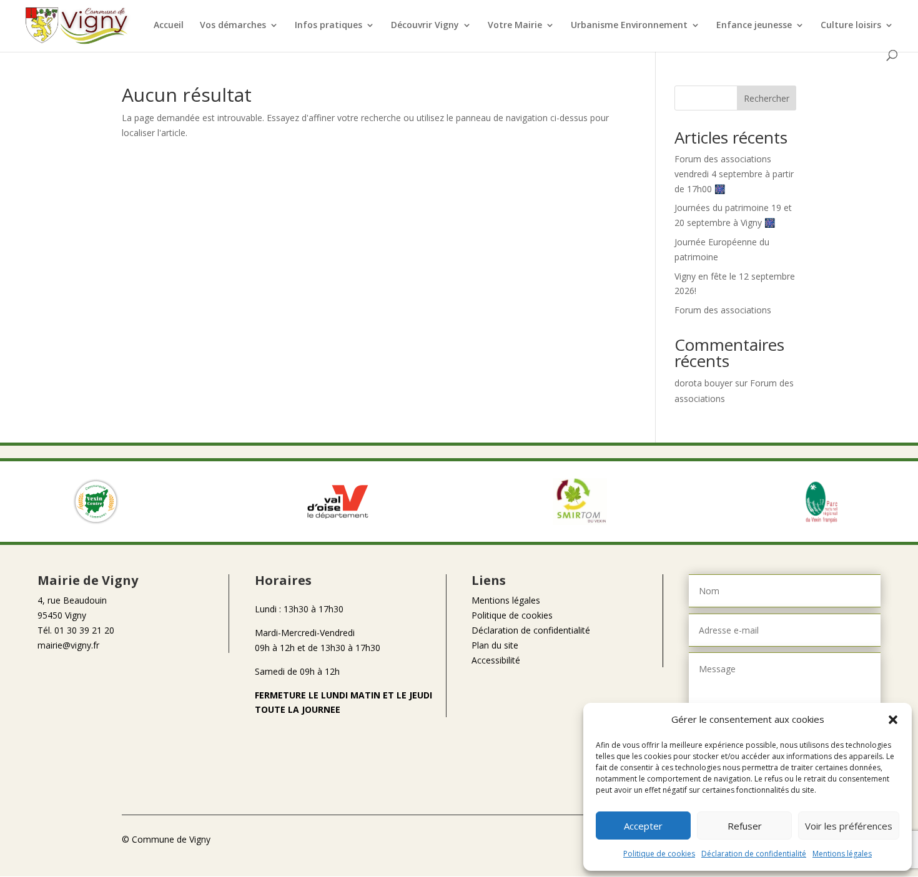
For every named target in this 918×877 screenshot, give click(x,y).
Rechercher (766, 98)
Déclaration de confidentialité (753, 853)
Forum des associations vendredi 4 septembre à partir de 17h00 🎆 (734, 174)
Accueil (169, 26)
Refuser (745, 826)
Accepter (643, 826)
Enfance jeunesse (754, 26)
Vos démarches (233, 26)
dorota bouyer (703, 383)
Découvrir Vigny (425, 26)
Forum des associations (722, 310)
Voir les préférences (848, 826)
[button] (893, 719)
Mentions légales (842, 853)
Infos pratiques (328, 26)
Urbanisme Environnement (629, 26)
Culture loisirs (851, 26)
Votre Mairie (515, 26)
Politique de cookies (659, 853)
